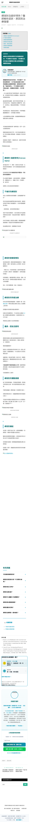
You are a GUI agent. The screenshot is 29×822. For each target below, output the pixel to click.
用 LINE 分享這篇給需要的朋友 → (14, 753)
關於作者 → (10, 75)
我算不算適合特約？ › (7, 676)
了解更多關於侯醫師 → (11, 725)
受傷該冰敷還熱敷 (9, 629)
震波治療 (5, 303)
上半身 (3, 12)
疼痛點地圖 (24, 808)
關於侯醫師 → (19, 820)
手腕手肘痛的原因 (9, 626)
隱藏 (9, 33)
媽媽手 (3, 760)
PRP (24, 313)
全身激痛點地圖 (9, 711)
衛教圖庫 (18, 810)
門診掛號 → (20, 725)
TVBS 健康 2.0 (9, 712)
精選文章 (12, 810)
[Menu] (2, 2)
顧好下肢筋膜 (19, 711)
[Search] (27, 2)
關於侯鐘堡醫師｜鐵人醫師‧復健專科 (12, 808)
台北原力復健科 (15, 707)
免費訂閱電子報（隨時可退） (14, 744)
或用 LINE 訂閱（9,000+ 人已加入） (14, 749)
